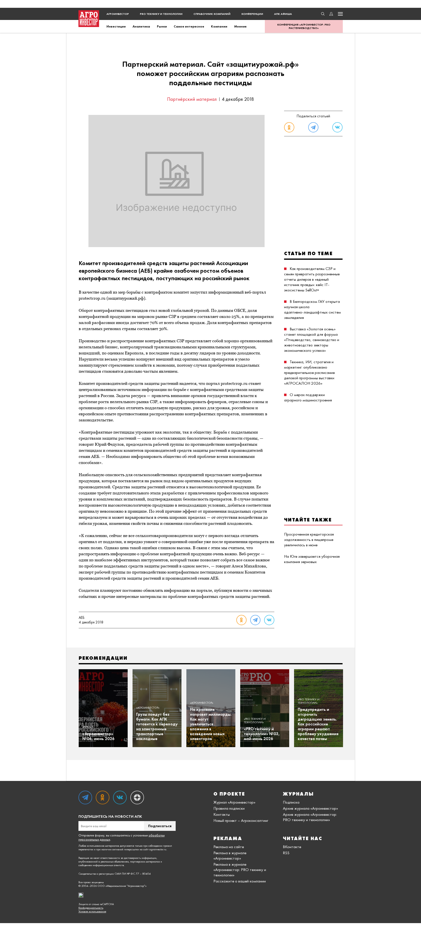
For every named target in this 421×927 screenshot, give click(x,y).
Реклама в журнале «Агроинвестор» (229, 855)
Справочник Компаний (211, 14)
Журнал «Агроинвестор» (234, 802)
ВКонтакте (292, 846)
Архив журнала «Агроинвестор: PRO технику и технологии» (310, 817)
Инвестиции (116, 26)
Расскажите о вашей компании (239, 881)
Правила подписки (229, 808)
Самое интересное (189, 26)
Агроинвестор (117, 14)
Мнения (240, 26)
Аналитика (141, 26)
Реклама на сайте (228, 846)
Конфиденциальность (90, 908)
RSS (286, 852)
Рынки (162, 26)
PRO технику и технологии (161, 14)
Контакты (221, 814)
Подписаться (160, 825)
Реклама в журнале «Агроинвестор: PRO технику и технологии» (239, 870)
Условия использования (92, 911)
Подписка (291, 802)
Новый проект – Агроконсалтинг (240, 820)
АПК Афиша (283, 14)
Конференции (252, 14)
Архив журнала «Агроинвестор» (310, 808)
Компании (219, 26)
